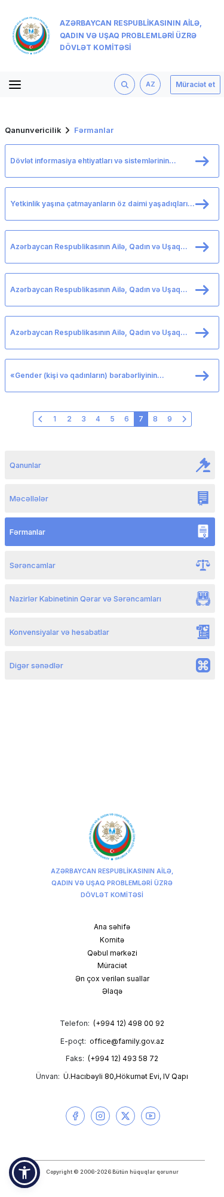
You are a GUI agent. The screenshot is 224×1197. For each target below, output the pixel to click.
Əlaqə (112, 991)
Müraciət (112, 965)
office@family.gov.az (127, 1041)
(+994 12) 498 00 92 (128, 1023)
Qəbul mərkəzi (112, 952)
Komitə (112, 939)
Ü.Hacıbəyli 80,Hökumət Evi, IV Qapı (125, 1076)
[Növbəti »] (184, 419)
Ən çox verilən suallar (112, 978)
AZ (150, 84)
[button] (24, 1172)
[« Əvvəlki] (40, 419)
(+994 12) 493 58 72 (123, 1058)
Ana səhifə (112, 926)
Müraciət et (195, 84)
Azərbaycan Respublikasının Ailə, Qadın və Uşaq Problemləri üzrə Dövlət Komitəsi (131, 35)
